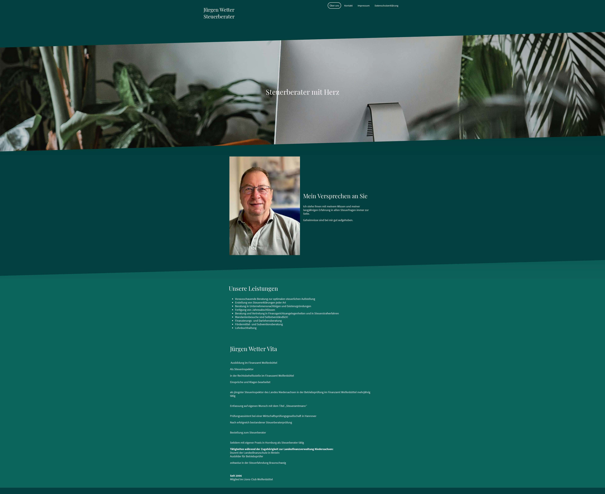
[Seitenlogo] (220, 28)
